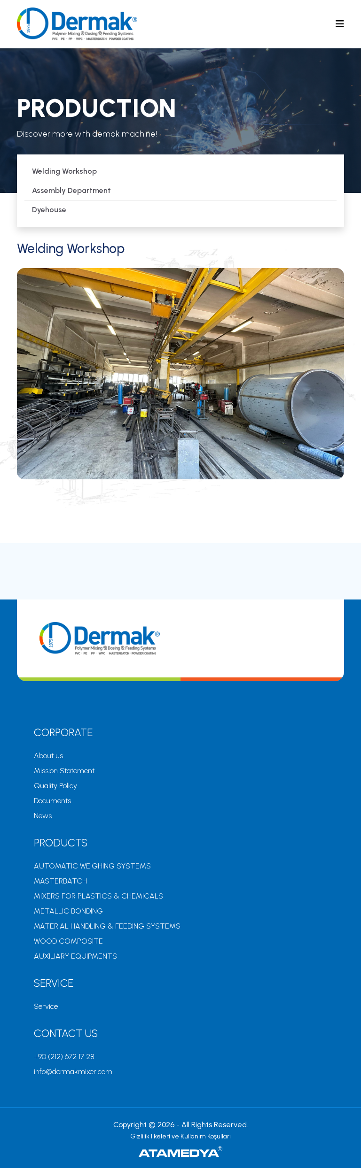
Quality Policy (55, 785)
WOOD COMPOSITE (68, 941)
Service (46, 1006)
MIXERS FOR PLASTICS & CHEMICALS (98, 895)
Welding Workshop (64, 171)
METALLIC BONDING (68, 911)
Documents (52, 800)
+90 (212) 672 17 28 (64, 1056)
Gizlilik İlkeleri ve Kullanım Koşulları (180, 1136)
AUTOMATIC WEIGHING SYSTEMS (92, 865)
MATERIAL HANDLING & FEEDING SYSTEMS (107, 926)
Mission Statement (64, 770)
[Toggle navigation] (340, 24)
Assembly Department (71, 190)
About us (48, 755)
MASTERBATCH (60, 880)
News (43, 815)
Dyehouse (49, 209)
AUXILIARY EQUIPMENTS (75, 956)
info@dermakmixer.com (73, 1071)
